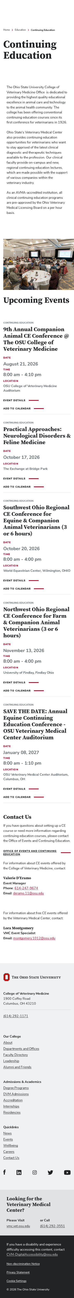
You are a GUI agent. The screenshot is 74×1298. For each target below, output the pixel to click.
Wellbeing (10, 1145)
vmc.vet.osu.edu (18, 1226)
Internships (11, 1106)
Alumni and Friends (17, 1067)
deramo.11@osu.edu (28, 893)
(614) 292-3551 (52, 1226)
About (7, 1042)
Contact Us (11, 1157)
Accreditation (13, 1100)
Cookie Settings (17, 1281)
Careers (8, 1151)
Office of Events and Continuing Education (30, 852)
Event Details (14, 400)
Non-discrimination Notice (23, 1263)
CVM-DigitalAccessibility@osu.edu (32, 1254)
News (7, 1133)
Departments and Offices (21, 1048)
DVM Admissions (16, 1094)
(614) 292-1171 (15, 1016)
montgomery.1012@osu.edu (34, 938)
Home (6, 30)
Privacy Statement (18, 1272)
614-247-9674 (26, 888)
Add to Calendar (17, 408)
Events (8, 1139)
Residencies (12, 1112)
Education (20, 30)
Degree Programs (16, 1088)
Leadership (11, 1061)
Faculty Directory (15, 1055)
